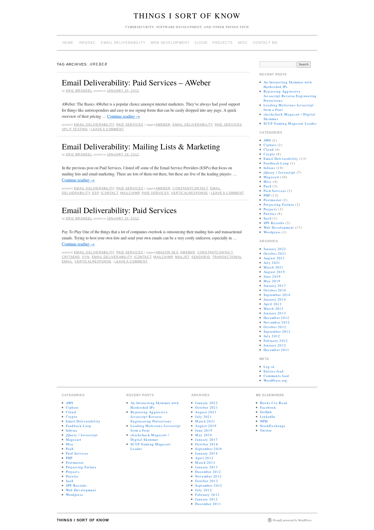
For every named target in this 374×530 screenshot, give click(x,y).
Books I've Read (273, 402)
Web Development (170, 43)
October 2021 (275, 253)
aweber (162, 124)
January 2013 (275, 313)
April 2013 (273, 304)
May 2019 (272, 281)
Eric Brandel (79, 91)
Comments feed (276, 375)
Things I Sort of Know (187, 15)
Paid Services (129, 124)
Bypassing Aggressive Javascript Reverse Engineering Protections (290, 96)
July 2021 (272, 262)
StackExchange (273, 425)
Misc (243, 43)
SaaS (267, 218)
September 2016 (277, 294)
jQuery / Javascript (280, 172)
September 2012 (277, 331)
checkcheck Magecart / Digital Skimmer (150, 437)
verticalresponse (189, 193)
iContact (109, 193)
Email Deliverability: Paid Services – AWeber (136, 82)
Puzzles (270, 213)
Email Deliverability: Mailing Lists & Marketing (141, 146)
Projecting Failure (279, 204)
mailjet (182, 257)
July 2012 (272, 336)
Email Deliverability (123, 43)
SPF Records (274, 223)
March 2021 (274, 267)
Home (68, 43)
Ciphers (270, 145)
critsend (71, 257)
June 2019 (272, 276)
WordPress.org (275, 380)
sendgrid (200, 257)
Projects (222, 43)
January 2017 (275, 285)
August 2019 (274, 271)
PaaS (267, 186)
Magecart (271, 177)
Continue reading (123, 116)
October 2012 (275, 327)
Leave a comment (107, 129)
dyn (86, 257)
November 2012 (277, 322)
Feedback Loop (276, 163)
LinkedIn (267, 416)
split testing (75, 129)
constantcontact (190, 188)
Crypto (269, 154)
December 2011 (277, 349)
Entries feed (274, 371)
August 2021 (274, 258)
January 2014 (275, 299)
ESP (95, 193)
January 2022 (275, 249)
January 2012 (275, 345)
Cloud (201, 43)
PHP (267, 195)
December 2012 (277, 317)
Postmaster (273, 200)
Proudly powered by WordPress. (292, 520)
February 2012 (276, 340)
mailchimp (130, 193)
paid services (228, 124)
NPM (264, 421)
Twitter (266, 430)
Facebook (268, 407)
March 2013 (274, 308)
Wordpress (272, 232)
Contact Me (265, 43)
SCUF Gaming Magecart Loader (290, 123)
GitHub (266, 412)
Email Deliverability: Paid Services (119, 209)
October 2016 (275, 290)
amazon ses (166, 252)
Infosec (87, 43)
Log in (269, 366)
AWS (267, 140)
